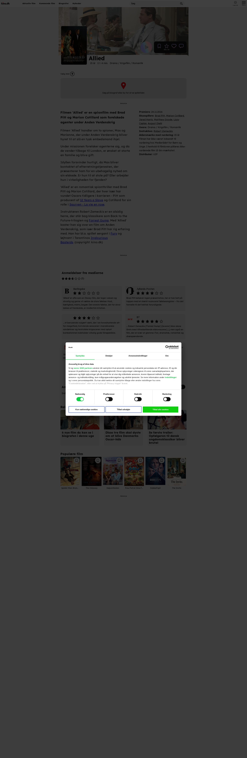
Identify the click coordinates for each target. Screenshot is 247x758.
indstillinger (171, 377)
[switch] (109, 399)
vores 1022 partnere (83, 368)
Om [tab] (167, 356)
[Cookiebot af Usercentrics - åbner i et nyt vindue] (167, 347)
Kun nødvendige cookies (86, 409)
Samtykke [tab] (80, 356)
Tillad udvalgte (123, 409)
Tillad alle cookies (161, 409)
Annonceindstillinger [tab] (138, 356)
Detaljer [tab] (109, 356)
